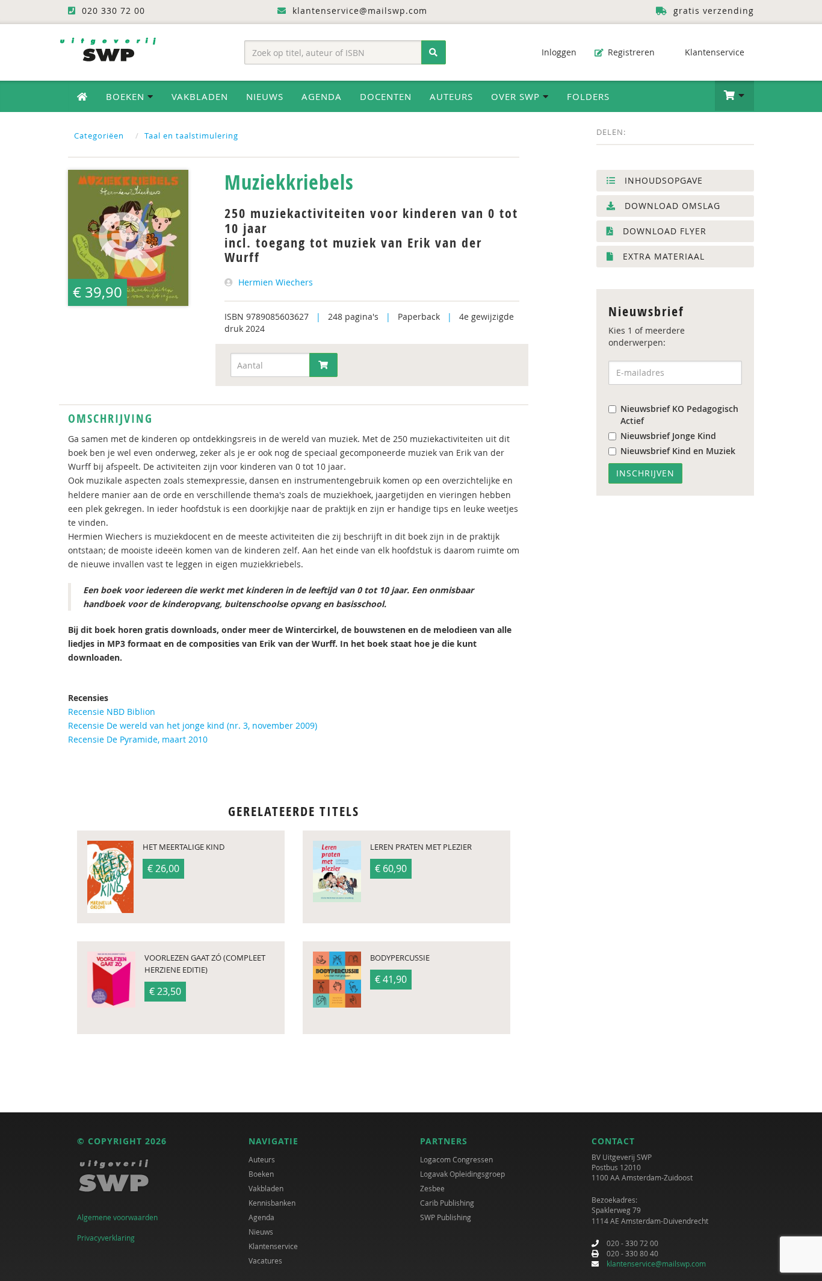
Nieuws (264, 96)
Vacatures (265, 1260)
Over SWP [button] (517, 96)
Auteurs (451, 96)
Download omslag (671, 205)
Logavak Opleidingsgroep (462, 1174)
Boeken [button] (126, 96)
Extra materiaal (662, 256)
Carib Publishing (447, 1203)
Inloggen (557, 52)
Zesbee (432, 1188)
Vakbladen (200, 96)
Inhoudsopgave (662, 180)
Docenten (386, 96)
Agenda (321, 96)
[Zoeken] (433, 52)
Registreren (630, 52)
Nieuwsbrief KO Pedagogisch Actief (679, 414)
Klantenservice (713, 52)
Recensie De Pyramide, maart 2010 (138, 739)
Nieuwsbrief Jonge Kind (668, 435)
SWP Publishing (445, 1217)
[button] (734, 96)
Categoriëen (99, 135)
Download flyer (663, 231)
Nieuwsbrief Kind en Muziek (677, 451)
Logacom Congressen (456, 1159)
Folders (588, 96)
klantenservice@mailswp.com (656, 1263)
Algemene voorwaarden (117, 1217)
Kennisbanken (272, 1203)
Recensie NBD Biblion (111, 711)
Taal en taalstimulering (191, 135)
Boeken (261, 1174)
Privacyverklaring (106, 1237)
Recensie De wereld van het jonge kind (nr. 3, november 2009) (192, 725)
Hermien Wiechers (275, 282)
